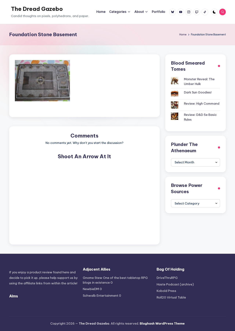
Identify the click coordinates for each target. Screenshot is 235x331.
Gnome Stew (92, 278)
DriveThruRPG (167, 278)
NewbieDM (91, 289)
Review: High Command (201, 104)
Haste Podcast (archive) (175, 284)
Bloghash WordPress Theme (162, 323)
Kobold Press (166, 291)
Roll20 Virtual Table (171, 297)
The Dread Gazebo (37, 8)
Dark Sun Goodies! (198, 92)
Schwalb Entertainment (100, 296)
